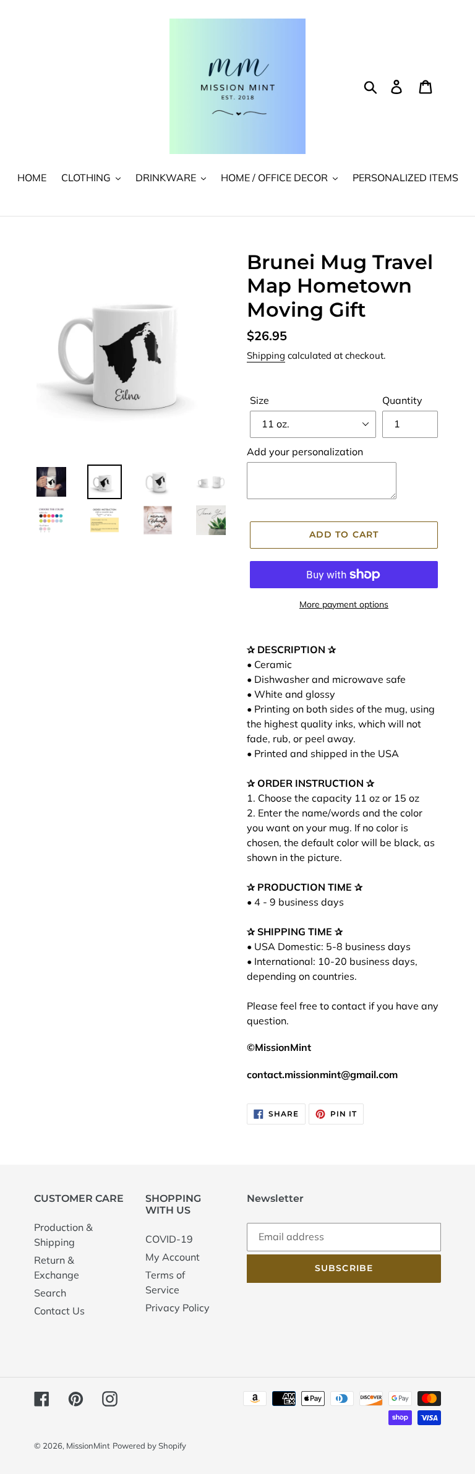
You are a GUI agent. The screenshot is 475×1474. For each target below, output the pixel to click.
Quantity (402, 400)
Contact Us (59, 1311)
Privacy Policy (177, 1307)
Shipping (266, 355)
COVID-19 (169, 1239)
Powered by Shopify (149, 1445)
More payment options (343, 604)
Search (50, 1293)
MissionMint (88, 1445)
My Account (172, 1257)
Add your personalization (305, 451)
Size (259, 400)
